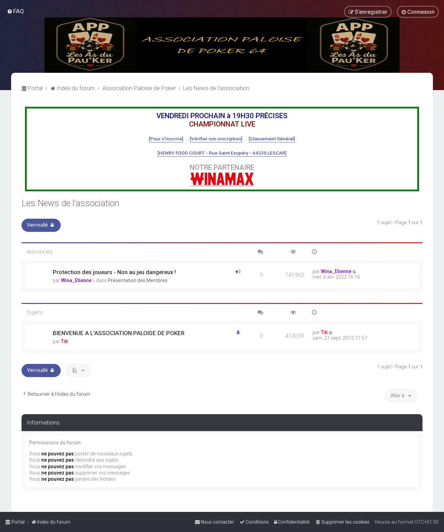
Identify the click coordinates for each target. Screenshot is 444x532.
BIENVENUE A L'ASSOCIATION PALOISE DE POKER (119, 333)
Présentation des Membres (138, 280)
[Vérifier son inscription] (216, 138)
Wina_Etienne (76, 280)
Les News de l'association (70, 203)
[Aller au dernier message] (354, 271)
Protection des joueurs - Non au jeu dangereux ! (114, 272)
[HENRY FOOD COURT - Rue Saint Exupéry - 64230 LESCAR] (222, 153)
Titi (64, 341)
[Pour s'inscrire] (166, 138)
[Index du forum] (222, 45)
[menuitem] (15, 11)
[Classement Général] (272, 138)
